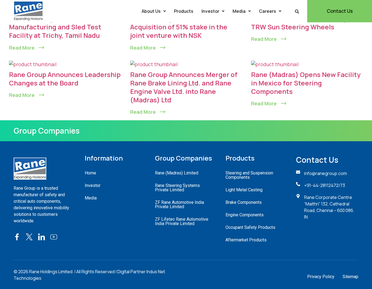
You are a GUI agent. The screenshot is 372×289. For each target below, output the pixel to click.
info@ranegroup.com (325, 173)
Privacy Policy (320, 276)
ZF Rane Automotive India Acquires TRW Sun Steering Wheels (306, 22)
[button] (154, 11)
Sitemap (350, 276)
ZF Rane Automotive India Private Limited (179, 204)
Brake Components (243, 202)
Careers (267, 11)
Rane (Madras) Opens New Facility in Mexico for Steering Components (306, 83)
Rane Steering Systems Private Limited (177, 187)
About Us (151, 11)
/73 (342, 185)
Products (183, 11)
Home (90, 173)
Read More (22, 47)
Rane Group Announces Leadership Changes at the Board (65, 78)
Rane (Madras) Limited (176, 173)
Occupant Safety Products (250, 227)
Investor (210, 11)
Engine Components (244, 214)
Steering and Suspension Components (249, 175)
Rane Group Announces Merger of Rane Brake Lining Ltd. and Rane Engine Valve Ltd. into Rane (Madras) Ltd (183, 87)
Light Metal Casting (244, 189)
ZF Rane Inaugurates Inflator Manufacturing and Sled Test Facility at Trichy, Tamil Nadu (55, 27)
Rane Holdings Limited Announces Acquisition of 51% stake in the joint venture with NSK (184, 27)
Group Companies (47, 130)
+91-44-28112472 (321, 185)
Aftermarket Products (246, 239)
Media (239, 11)
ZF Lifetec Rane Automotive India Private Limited (181, 221)
